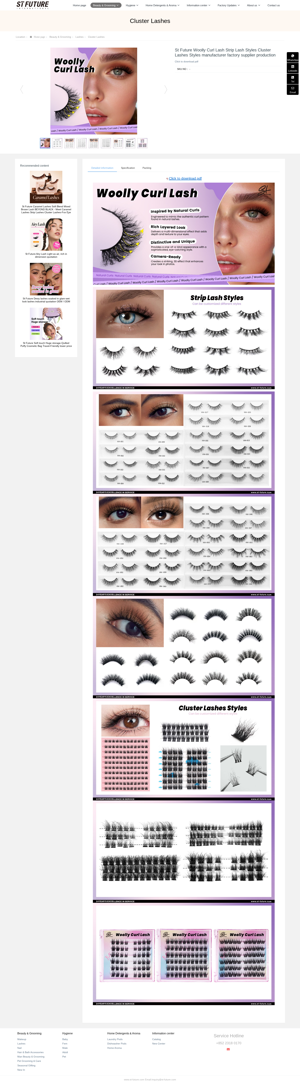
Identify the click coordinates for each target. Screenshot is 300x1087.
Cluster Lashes (96, 36)
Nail (19, 1048)
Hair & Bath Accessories (30, 1052)
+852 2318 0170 (228, 1043)
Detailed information (102, 167)
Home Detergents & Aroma (123, 1033)
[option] (93, 91)
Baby (65, 1039)
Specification (128, 167)
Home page (79, 5)
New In (21, 1069)
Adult (65, 1052)
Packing (147, 167)
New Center (158, 1043)
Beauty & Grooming (60, 36)
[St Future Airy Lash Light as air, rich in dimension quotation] (46, 234)
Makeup (21, 1039)
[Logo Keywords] (32, 5)
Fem (64, 1043)
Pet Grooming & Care (29, 1061)
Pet (64, 1056)
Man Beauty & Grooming (30, 1056)
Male (65, 1048)
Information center (163, 1033)
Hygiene (67, 1033)
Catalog (156, 1039)
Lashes (80, 36)
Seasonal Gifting (26, 1065)
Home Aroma (114, 1048)
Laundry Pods (115, 1039)
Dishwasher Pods (116, 1043)
